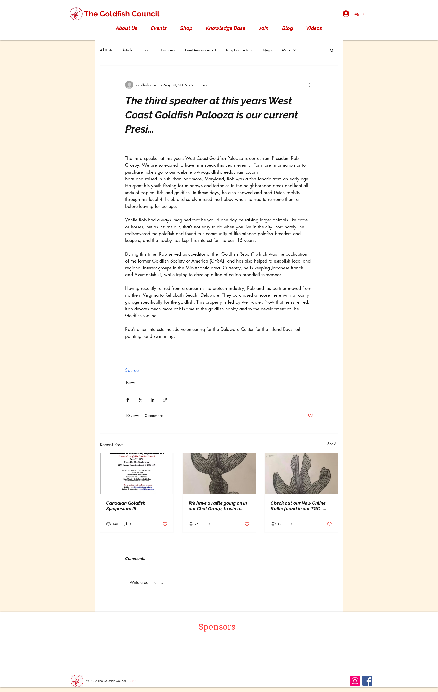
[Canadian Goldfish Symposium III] (136, 473)
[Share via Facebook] (127, 399)
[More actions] (310, 85)
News (267, 50)
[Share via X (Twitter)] (140, 399)
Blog (145, 50)
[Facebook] (367, 681)
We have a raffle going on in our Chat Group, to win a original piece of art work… (218, 505)
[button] (126, 28)
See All (332, 443)
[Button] (76, 680)
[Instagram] (355, 681)
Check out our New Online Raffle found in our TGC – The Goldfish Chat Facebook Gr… (301, 505)
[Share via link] (164, 399)
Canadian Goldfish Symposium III (125, 505)
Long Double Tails (239, 50)
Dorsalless (167, 50)
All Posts (106, 50)
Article (127, 50)
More (286, 50)
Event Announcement (200, 50)
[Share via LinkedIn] (152, 399)
